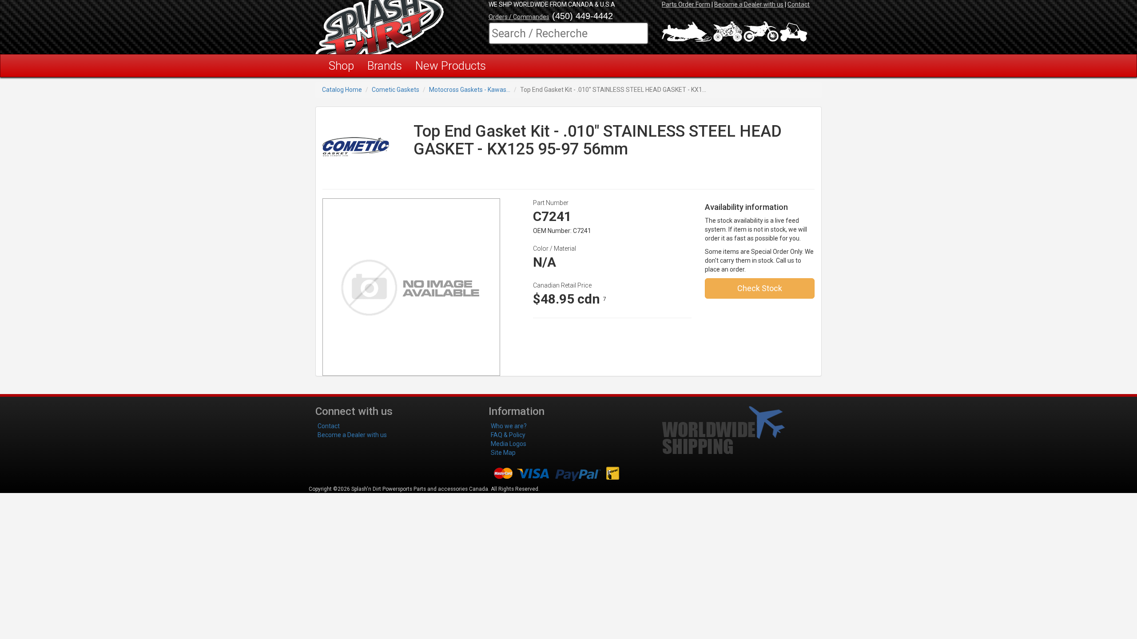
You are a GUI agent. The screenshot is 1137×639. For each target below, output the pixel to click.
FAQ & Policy (508, 434)
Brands (384, 65)
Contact (798, 4)
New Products (450, 65)
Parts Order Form (686, 4)
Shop (341, 65)
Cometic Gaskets (395, 89)
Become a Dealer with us (748, 4)
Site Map (503, 452)
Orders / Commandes (519, 16)
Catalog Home (342, 89)
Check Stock (759, 288)
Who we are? (509, 426)
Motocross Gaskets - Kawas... (469, 89)
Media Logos (508, 443)
